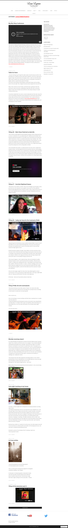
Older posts (25, 507)
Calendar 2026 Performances (20, 10)
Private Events (46, 31)
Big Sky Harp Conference (16, 23)
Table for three (13, 72)
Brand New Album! (47, 46)
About (34, 10)
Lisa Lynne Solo (46, 24)
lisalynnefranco (22, 16)
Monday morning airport (16, 339)
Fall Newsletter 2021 (47, 70)
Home (12, 10)
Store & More (45, 10)
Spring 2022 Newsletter (48, 64)
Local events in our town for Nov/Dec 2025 (51, 48)
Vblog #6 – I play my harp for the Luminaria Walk (24, 220)
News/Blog (29, 10)
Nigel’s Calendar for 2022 (48, 68)
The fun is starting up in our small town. (51, 66)
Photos (55, 10)
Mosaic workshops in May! (48, 72)
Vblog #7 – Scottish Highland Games (20, 184)
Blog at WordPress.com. (34, 526)
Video (51, 10)
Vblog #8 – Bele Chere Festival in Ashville (21, 132)
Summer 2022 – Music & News (49, 62)
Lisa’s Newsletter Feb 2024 (48, 53)
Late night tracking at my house (18, 386)
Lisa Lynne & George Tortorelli (49, 28)
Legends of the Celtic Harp (48, 26)
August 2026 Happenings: (48, 44)
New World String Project (48, 25)
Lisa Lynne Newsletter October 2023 (50, 58)
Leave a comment (12, 126)
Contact (34, 13)
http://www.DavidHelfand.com (31, 98)
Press (39, 10)
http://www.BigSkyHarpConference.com (16, 63)
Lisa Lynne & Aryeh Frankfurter (49, 27)
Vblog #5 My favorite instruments (19, 285)
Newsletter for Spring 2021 (48, 74)
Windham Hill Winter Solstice (49, 30)
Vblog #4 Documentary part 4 (18, 486)
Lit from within (13, 440)
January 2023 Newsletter (48, 60)
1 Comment (10, 66)
